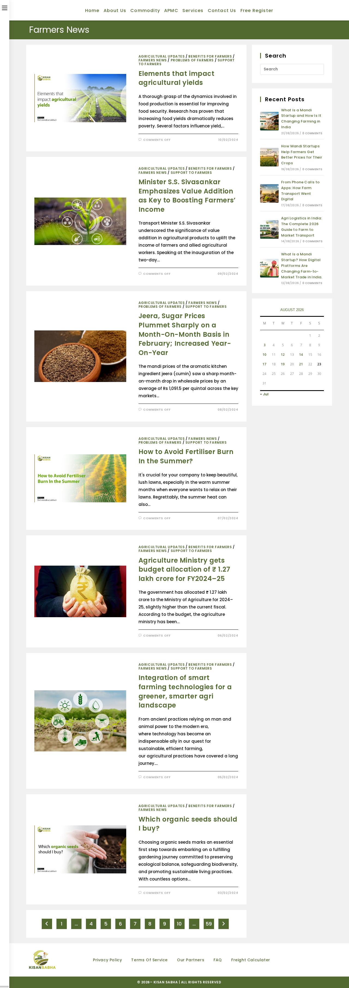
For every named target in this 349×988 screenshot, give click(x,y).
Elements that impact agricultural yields (177, 78)
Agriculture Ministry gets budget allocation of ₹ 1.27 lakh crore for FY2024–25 (184, 569)
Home (92, 10)
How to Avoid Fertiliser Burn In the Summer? (186, 456)
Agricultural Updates (162, 56)
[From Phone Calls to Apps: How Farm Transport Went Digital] (269, 193)
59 (209, 923)
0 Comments (312, 133)
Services (193, 10)
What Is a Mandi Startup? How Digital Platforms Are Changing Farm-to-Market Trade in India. (301, 265)
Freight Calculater (250, 960)
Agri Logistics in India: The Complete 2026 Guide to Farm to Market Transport (301, 227)
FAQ (217, 960)
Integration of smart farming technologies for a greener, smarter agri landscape (185, 691)
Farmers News (153, 60)
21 (301, 364)
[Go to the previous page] (47, 924)
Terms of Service (149, 960)
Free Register (256, 10)
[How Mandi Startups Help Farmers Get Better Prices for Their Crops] (269, 157)
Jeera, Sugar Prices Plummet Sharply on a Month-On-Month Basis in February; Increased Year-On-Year (185, 334)
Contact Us (222, 10)
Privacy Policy (107, 960)
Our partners (190, 960)
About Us (115, 10)
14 (301, 354)
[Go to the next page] (223, 924)
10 (179, 923)
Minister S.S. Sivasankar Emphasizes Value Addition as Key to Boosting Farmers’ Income (187, 195)
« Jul (264, 394)
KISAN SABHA (166, 982)
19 (283, 364)
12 (283, 354)
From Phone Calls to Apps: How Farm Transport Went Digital (300, 191)
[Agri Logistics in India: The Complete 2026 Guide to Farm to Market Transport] (269, 229)
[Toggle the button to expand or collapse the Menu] (4, 7)
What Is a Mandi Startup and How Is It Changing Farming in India (301, 119)
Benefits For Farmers (210, 56)
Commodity (145, 10)
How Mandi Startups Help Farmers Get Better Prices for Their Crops (301, 155)
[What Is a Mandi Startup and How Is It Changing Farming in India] (269, 121)
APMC (171, 10)
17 (264, 364)
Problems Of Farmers (192, 60)
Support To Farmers (191, 172)
